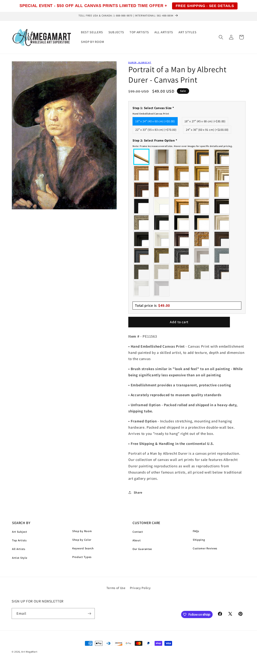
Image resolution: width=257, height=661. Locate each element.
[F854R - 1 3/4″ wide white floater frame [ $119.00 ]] (162, 239)
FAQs (196, 531)
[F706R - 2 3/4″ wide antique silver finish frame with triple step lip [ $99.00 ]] (222, 222)
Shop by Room (82, 531)
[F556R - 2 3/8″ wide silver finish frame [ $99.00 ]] (142, 222)
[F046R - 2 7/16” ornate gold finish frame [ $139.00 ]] (162, 255)
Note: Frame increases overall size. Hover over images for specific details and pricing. (183, 146)
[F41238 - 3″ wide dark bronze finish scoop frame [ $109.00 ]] (182, 239)
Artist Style (19, 558)
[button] (221, 37)
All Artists (18, 549)
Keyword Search (83, 548)
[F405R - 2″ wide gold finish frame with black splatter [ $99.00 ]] (222, 189)
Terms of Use (115, 588)
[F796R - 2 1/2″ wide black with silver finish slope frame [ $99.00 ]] (182, 222)
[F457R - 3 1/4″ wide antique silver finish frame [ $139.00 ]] (202, 206)
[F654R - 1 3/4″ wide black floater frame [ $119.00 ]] (142, 239)
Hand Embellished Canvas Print (151, 113)
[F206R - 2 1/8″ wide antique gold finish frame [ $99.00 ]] (162, 189)
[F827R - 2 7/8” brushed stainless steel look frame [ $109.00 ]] (162, 288)
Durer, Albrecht (139, 62)
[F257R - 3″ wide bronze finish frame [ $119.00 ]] (182, 173)
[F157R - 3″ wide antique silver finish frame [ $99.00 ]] (222, 173)
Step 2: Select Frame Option (183, 143)
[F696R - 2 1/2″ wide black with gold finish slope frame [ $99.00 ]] (202, 222)
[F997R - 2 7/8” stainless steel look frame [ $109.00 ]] (142, 288)
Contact (138, 531)
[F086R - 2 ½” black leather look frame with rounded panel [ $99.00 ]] (142, 255)
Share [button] (138, 492)
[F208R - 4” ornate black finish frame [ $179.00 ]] (222, 272)
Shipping (199, 540)
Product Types (82, 557)
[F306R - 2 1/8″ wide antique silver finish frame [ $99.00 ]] (182, 189)
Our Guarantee (142, 549)
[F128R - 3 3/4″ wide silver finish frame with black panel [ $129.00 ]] (222, 157)
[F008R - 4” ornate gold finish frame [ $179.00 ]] (182, 272)
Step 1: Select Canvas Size (153, 110)
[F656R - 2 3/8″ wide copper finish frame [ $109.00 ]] (162, 173)
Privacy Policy (140, 588)
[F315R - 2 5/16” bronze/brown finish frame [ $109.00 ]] (222, 239)
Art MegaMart (29, 651)
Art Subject (19, 531)
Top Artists (19, 540)
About (137, 540)
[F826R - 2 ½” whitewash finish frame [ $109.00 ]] (162, 272)
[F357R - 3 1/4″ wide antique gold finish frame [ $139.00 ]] (182, 206)
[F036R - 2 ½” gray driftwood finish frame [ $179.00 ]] (222, 255)
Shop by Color (81, 540)
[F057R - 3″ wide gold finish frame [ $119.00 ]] (202, 173)
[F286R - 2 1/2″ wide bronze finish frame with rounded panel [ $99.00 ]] (202, 189)
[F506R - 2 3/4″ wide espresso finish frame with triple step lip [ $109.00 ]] (222, 206)
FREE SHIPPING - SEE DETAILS (205, 6)
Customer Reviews (205, 548)
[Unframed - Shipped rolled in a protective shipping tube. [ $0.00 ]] (142, 157)
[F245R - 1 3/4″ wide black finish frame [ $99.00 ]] (142, 206)
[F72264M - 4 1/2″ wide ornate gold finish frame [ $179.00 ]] (202, 239)
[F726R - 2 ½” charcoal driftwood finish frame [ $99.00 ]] (142, 272)
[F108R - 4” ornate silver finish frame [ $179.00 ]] (202, 272)
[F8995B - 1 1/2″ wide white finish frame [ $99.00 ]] (162, 206)
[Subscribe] (89, 613)
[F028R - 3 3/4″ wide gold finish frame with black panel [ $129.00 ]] (202, 157)
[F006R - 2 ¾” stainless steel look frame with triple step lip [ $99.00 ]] (202, 255)
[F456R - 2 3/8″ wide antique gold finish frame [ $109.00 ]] (142, 173)
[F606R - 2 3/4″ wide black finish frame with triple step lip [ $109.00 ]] (162, 222)
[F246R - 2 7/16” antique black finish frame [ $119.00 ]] (182, 255)
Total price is (152, 305)
